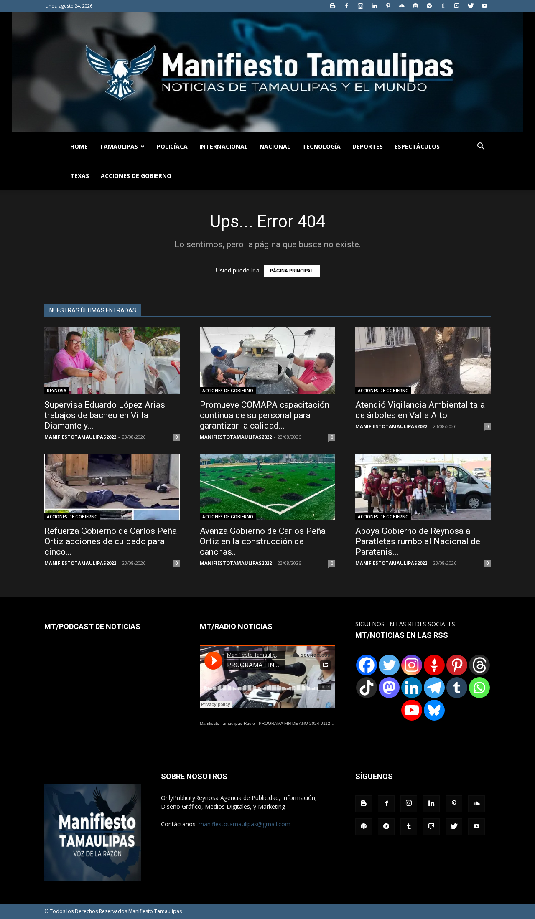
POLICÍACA (172, 146)
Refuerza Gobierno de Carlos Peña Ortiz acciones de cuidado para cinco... (110, 541)
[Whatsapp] (479, 687)
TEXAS (79, 176)
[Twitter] (470, 6)
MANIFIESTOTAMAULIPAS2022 (80, 437)
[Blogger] (332, 6)
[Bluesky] (434, 710)
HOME (79, 146)
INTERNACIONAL (223, 146)
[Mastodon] (389, 687)
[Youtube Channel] (411, 710)
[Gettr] (434, 665)
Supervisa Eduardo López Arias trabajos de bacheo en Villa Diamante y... (104, 415)
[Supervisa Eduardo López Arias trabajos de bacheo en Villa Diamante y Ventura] (112, 360)
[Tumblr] (443, 6)
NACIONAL (275, 146)
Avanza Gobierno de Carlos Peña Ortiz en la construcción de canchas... (263, 541)
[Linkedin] (374, 6)
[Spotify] (415, 6)
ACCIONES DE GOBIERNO (136, 176)
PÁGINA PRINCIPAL (291, 270)
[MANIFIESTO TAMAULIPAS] (267, 72)
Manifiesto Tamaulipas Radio (227, 723)
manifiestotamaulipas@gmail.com (244, 824)
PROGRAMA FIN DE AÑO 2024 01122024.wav (304, 723)
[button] (481, 147)
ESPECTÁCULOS (417, 146)
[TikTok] (366, 687)
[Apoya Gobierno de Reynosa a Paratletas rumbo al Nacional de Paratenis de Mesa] (423, 487)
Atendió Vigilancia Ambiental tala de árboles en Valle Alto (420, 410)
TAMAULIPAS (118, 146)
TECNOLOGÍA (321, 146)
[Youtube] (484, 6)
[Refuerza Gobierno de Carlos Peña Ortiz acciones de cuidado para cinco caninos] (112, 487)
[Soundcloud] (401, 6)
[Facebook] (346, 6)
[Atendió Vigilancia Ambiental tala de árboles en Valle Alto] (423, 360)
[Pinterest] (388, 6)
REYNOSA (56, 390)
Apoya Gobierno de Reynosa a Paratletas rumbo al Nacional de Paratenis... (417, 541)
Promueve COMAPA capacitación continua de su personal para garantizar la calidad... (264, 415)
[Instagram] (360, 6)
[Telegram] (429, 6)
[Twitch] (457, 6)
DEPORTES (367, 146)
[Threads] (479, 665)
